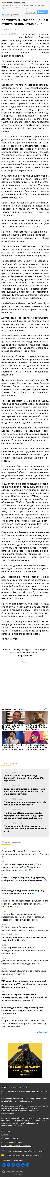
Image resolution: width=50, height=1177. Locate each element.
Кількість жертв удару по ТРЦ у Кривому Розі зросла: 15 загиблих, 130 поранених (23, 878)
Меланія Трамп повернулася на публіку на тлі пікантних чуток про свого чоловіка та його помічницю (24, 902)
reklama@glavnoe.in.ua (15, 1155)
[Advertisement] (25, 689)
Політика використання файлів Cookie (16, 1146)
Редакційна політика (9, 1138)
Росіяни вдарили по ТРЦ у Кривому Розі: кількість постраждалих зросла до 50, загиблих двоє (22, 1009)
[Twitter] (8, 1165)
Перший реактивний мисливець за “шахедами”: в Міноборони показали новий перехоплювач (23, 949)
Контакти (4, 1135)
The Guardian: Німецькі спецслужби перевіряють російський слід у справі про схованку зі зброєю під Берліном (22, 915)
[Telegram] (13, 1165)
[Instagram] (18, 1165)
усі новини (42, 1032)
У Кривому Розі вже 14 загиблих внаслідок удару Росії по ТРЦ (23, 937)
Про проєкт (6, 1131)
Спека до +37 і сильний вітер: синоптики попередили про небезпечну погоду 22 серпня (25, 851)
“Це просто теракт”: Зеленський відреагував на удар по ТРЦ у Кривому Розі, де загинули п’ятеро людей (24, 996)
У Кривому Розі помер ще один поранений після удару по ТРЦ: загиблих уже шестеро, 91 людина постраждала (24, 983)
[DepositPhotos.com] (12, 1172)
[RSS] (27, 1165)
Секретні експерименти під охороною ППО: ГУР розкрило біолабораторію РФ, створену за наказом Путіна (23, 1022)
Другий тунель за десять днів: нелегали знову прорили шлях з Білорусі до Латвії (24, 961)
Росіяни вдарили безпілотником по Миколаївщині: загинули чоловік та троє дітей (25, 927)
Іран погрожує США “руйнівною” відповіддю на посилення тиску (23, 971)
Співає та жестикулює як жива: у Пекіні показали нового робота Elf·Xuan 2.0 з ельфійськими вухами (21, 866)
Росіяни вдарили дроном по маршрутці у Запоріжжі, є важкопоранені (22, 891)
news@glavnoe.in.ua (14, 1151)
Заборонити (30, 12)
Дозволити (42, 12)
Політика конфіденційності (11, 1142)
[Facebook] (4, 1165)
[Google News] (23, 1165)
